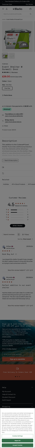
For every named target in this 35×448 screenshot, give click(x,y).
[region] (17, 428)
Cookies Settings (17, 436)
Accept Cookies (17, 445)
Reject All (17, 440)
